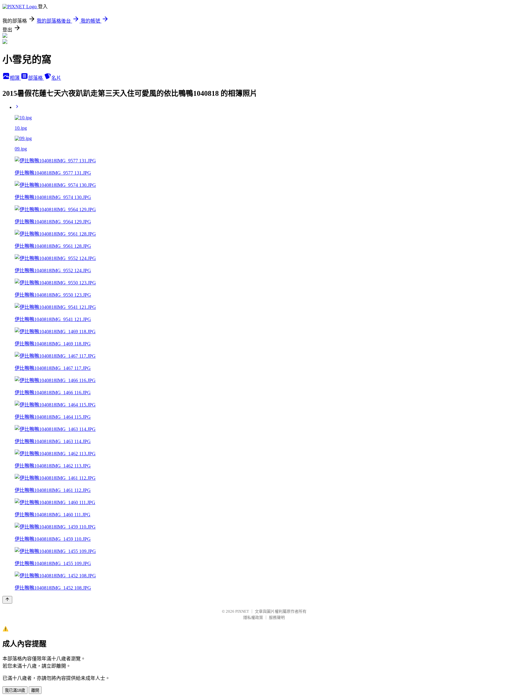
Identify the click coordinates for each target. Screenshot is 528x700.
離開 (35, 690)
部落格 (36, 78)
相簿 (15, 78)
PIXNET (242, 611)
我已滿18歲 (15, 690)
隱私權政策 (253, 617)
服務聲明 (277, 617)
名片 (56, 78)
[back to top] (7, 600)
